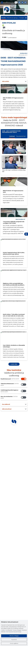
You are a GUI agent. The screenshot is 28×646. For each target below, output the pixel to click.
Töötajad (21, 17)
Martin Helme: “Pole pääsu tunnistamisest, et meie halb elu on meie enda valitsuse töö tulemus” (14, 316)
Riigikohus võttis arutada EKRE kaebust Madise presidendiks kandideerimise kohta (13, 285)
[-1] (3, 161)
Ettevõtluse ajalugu (12, 17)
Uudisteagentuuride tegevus (10, 390)
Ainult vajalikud (14, 643)
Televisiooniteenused (10, 384)
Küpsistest (14, 639)
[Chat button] (19, 2)
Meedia (3, 17)
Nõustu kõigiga (14, 635)
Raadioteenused (10, 379)
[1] (25, 161)
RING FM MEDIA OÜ (20, 219)
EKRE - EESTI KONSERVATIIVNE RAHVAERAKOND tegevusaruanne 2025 (13, 61)
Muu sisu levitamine (9, 397)
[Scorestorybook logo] (2, 2)
